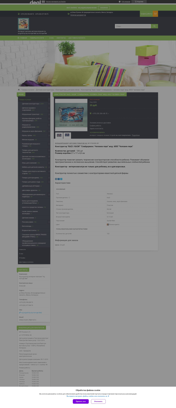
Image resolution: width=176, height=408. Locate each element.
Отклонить (98, 401)
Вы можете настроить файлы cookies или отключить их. (87, 396)
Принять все (81, 401)
